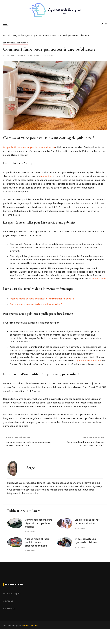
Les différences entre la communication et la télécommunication (29, 444)
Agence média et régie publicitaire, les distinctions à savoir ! (42, 298)
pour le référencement (89, 360)
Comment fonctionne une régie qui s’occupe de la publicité (38, 523)
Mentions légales (12, 593)
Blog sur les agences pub (15, 43)
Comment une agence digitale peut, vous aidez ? (36, 304)
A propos (8, 601)
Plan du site (9, 608)
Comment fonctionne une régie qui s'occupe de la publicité (85, 444)
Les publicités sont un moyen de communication (29, 147)
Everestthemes (30, 625)
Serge (51, 55)
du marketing (99, 278)
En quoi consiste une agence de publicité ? (86, 540)
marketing (46, 176)
